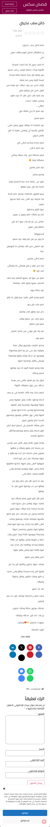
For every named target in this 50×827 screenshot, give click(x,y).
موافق (25, 813)
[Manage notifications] (44, 821)
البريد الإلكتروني (37, 760)
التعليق (40, 714)
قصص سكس (35, 4)
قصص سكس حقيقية (35, 10)
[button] (4, 788)
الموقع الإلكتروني (36, 771)
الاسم (41, 749)
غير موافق (25, 820)
